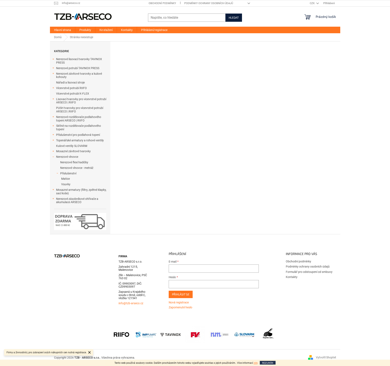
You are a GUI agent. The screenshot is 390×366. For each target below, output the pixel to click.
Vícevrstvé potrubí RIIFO (71, 88)
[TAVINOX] (170, 334)
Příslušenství (68, 173)
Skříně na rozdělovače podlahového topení (78, 127)
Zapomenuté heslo (180, 307)
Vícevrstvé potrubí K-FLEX (72, 93)
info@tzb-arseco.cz (131, 303)
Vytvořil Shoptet (326, 357)
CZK (312, 3)
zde (256, 362)
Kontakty (291, 277)
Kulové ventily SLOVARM (71, 146)
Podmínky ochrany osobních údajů (208, 3)
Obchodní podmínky (162, 3)
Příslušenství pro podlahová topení (78, 134)
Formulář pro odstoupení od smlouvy (309, 271)
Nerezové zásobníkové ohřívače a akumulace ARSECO (77, 200)
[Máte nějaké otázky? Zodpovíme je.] (269, 334)
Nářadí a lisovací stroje (70, 82)
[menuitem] (62, 30)
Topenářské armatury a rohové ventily (80, 140)
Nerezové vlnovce (67, 156)
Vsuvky (65, 184)
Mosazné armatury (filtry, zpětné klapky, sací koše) (81, 191)
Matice (65, 178)
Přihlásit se (180, 294)
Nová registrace (179, 302)
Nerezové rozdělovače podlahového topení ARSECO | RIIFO (78, 118)
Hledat (234, 17)
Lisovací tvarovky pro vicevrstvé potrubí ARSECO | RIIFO (81, 100)
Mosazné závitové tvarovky (73, 151)
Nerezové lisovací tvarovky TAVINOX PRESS (79, 60)
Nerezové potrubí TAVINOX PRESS (77, 68)
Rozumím (267, 362)
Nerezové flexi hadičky (74, 162)
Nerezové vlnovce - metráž (76, 167)
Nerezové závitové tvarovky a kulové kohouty (79, 75)
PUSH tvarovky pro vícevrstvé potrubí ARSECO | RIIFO (79, 109)
